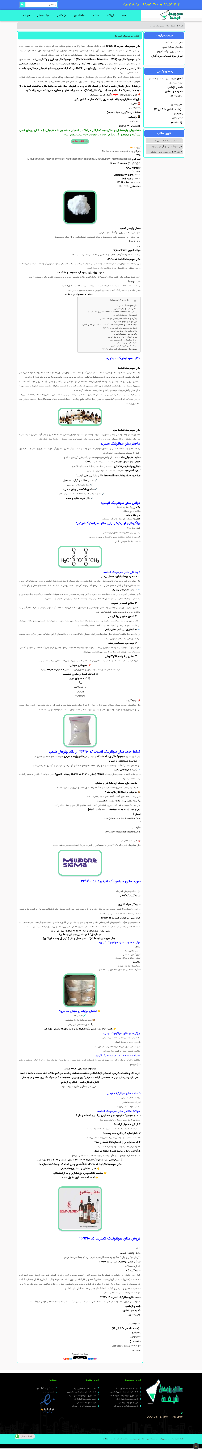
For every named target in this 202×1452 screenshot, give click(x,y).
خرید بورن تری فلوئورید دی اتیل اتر (124, 1395)
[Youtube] (64, 1359)
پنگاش (105, 1439)
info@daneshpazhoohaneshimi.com (122, 818)
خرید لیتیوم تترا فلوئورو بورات (168, 141)
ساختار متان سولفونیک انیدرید (125, 308)
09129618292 (177, 118)
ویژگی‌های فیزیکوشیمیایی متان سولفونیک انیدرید (117, 318)
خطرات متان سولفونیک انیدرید (126, 343)
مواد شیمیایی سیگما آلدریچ (170, 51)
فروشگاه (110, 15)
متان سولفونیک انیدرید (127, 305)
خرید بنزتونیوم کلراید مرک (128, 1402)
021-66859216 (176, 96)
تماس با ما (27, 15)
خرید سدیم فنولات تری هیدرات (126, 1406)
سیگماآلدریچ (79, 15)
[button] (196, 1446)
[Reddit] (67, 1359)
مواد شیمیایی (43, 15)
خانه (124, 15)
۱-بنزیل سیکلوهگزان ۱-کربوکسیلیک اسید (123, 340)
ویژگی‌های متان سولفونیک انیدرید (125, 334)
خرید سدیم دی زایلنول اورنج (127, 1399)
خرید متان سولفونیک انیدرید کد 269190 (120, 328)
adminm (136, 1350)
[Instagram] (95, 1359)
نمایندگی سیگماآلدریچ (172, 47)
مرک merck (134, 241)
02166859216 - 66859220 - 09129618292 (165, 1417)
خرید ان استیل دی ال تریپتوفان (167, 146)
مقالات (96, 15)
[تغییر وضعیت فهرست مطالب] (134, 301)
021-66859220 (176, 105)
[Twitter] (70, 1359)
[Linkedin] (92, 1359)
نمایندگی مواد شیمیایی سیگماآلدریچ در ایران (119, 232)
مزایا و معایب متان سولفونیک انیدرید (124, 331)
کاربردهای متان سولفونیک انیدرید (125, 321)
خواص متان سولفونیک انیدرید (125, 315)
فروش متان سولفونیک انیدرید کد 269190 (119, 349)
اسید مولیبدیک (133, 281)
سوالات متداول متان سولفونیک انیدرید (123, 345)
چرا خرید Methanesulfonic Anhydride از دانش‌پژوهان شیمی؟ (112, 311)
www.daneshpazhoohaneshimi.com (122, 832)
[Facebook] (89, 1359)
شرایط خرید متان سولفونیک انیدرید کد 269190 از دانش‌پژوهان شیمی (109, 324)
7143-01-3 (135, 171)
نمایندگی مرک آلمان (173, 42)
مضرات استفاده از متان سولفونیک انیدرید (122, 337)
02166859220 (134, 108)
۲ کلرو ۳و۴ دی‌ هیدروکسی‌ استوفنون (165, 152)
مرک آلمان (61, 15)
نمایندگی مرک (48, 1392)
